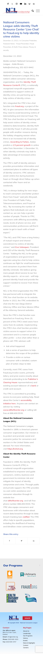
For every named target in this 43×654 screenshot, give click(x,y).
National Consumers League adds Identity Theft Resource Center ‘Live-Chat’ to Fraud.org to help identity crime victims (21, 29)
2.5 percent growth (22, 145)
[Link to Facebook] (8, 3)
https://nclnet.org (15, 449)
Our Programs (27, 636)
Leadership (27, 633)
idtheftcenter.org (16, 500)
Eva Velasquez (22, 247)
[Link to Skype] (29, 3)
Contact (25, 645)
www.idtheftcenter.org (13, 410)
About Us (26, 631)
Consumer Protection (29, 41)
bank (33, 385)
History (25, 638)
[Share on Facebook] (9, 541)
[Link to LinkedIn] (25, 3)
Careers (26, 647)
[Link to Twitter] (12, 3)
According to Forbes (19, 142)
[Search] (31, 10)
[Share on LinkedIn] (34, 541)
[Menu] (37, 10)
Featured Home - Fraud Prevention (16, 44)
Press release (23, 47)
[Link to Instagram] (16, 3)
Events (25, 640)
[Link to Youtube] (21, 3)
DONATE (27, 618)
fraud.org (19, 106)
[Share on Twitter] (22, 541)
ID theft (15, 47)
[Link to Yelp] (34, 3)
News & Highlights (29, 643)
